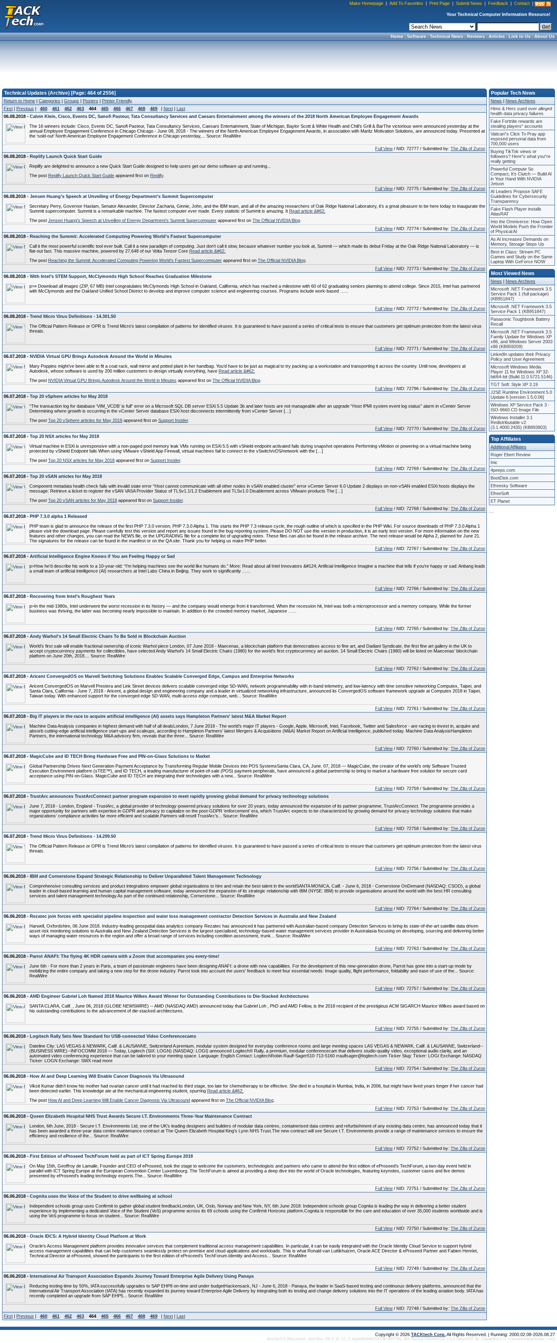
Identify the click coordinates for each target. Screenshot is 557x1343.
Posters (90, 100)
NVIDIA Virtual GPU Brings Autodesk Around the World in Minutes (112, 380)
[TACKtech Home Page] (24, 16)
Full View (384, 148)
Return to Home (19, 100)
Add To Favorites (406, 3)
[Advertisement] (278, 62)
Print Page (439, 3)
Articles (496, 36)
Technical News (446, 36)
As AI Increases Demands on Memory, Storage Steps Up (519, 241)
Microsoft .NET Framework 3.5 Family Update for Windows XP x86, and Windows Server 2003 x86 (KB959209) (522, 339)
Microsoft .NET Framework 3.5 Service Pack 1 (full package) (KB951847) (521, 293)
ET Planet (500, 501)
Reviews (476, 36)
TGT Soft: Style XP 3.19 (514, 384)
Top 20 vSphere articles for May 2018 (85, 420)
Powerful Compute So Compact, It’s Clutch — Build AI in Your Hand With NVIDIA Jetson (521, 176)
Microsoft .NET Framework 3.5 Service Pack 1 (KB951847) (521, 309)
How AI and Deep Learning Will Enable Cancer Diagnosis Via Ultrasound (119, 1100)
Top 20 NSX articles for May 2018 (81, 460)
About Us (544, 36)
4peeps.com (503, 470)
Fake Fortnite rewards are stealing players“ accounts (517, 124)
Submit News (469, 3)
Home (397, 36)
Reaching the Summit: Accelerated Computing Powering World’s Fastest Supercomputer (135, 260)
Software (416, 36)
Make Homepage (366, 3)
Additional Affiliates (508, 446)
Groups (71, 100)
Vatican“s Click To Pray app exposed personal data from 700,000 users (518, 138)
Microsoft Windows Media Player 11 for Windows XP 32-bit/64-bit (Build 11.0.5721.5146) (522, 371)
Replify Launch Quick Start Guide (81, 175)
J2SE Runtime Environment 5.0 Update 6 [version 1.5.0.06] (521, 395)
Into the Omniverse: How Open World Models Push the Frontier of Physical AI (522, 226)
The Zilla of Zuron (468, 148)
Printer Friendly (117, 100)
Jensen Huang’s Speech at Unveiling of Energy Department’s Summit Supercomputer (132, 220)
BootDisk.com (504, 477)
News (496, 100)
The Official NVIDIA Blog (276, 220)
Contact (522, 3)
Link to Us (519, 36)
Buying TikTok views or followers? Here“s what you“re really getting (520, 156)
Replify (156, 175)
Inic (494, 462)
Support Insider (173, 420)
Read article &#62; (307, 211)
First (8, 108)
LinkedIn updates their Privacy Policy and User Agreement (520, 357)
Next (168, 108)
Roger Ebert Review (510, 454)
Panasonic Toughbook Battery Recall (520, 321)
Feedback (498, 3)
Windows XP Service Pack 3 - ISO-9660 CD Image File (520, 407)
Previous (25, 108)
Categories (49, 100)
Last (181, 108)
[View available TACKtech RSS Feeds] (543, 4)
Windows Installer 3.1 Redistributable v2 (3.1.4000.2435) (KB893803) (519, 422)
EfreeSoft (500, 493)
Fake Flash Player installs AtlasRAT (516, 211)
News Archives (520, 100)
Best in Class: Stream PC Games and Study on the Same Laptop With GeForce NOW (522, 256)
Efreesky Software (509, 485)
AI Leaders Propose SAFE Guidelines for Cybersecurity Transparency (519, 196)
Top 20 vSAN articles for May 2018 (82, 500)
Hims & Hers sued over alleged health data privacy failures (521, 111)
